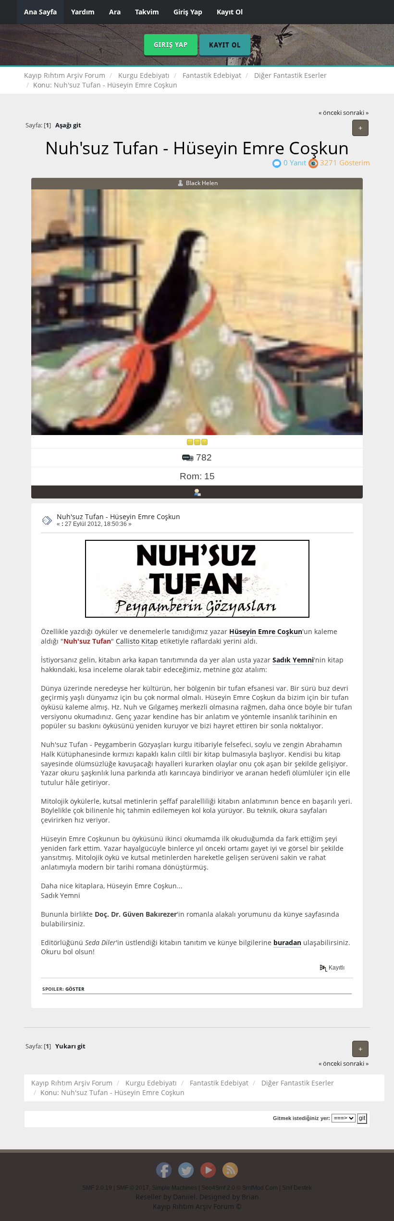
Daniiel (184, 1196)
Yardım (83, 11)
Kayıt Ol (230, 11)
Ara (115, 11)
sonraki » (356, 113)
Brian (250, 1196)
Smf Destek (297, 1187)
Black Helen (202, 183)
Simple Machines (174, 1187)
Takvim (147, 11)
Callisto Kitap (137, 641)
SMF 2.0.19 (97, 1187)
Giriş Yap (187, 11)
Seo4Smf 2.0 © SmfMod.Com (239, 1187)
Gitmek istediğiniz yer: (301, 1118)
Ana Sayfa (40, 11)
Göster (75, 989)
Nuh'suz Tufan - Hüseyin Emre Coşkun (118, 516)
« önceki (330, 113)
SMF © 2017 (132, 1187)
